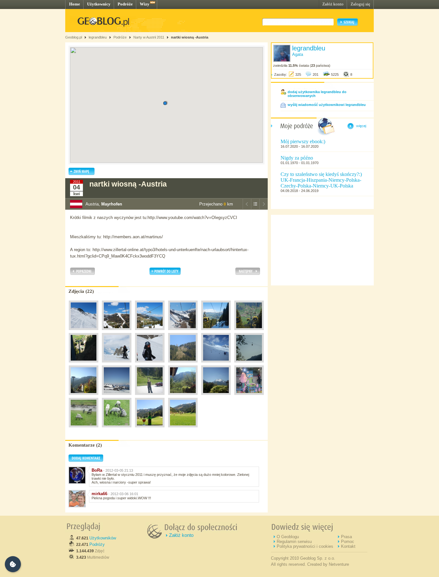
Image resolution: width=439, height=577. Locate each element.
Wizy (144, 4)
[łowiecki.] (83, 429)
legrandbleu (98, 37)
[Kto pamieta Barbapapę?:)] (249, 396)
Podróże (125, 4)
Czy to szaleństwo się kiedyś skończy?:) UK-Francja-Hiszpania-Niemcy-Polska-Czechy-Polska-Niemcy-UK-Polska (321, 179)
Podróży (97, 544)
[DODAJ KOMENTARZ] (85, 460)
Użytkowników (102, 538)
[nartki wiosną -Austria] (83, 332)
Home (74, 4)
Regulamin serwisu (294, 541)
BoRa (97, 470)
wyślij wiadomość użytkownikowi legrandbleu (327, 105)
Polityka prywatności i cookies (305, 546)
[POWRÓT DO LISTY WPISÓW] (255, 208)
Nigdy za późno (297, 158)
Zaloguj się (360, 4)
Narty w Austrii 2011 (148, 37)
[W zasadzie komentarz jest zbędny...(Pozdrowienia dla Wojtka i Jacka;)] (150, 429)
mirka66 (99, 493)
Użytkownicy (99, 4)
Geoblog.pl (73, 37)
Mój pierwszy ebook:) (303, 141)
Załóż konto (333, 4)
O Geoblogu (288, 536)
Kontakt (348, 546)
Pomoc (347, 541)
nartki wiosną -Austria (189, 37)
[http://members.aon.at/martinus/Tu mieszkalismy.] (183, 396)
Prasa (346, 536)
